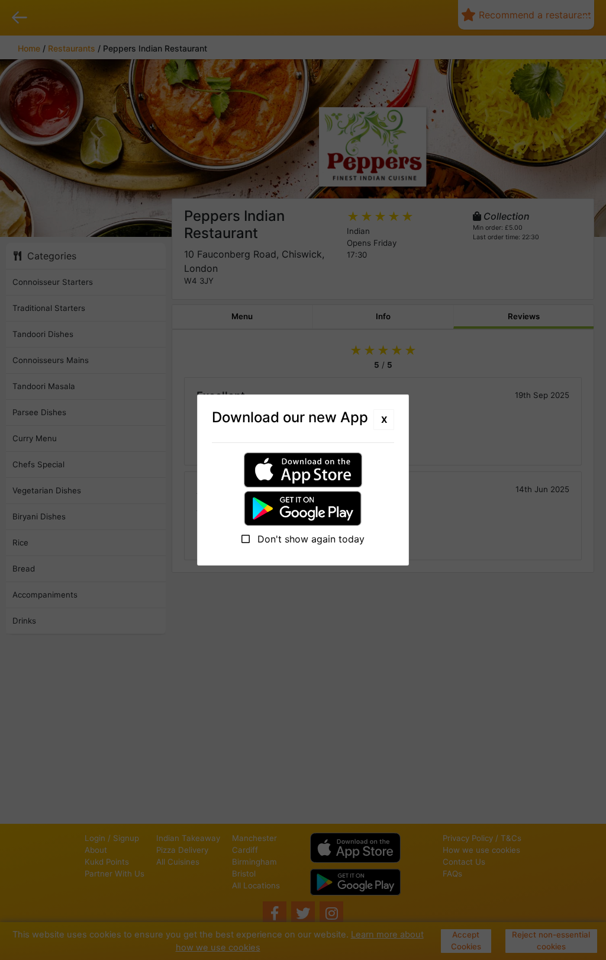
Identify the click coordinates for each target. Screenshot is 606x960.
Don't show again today (309, 539)
